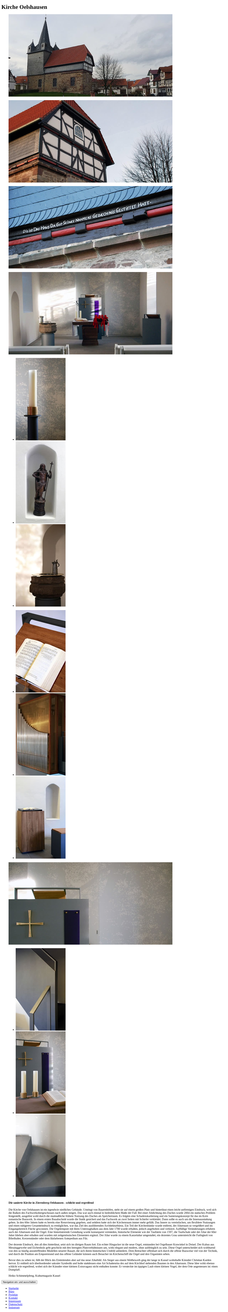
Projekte (13, 1294)
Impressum (15, 1301)
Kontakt (13, 1297)
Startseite (14, 1288)
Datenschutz (15, 1304)
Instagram (14, 1307)
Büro (11, 1291)
